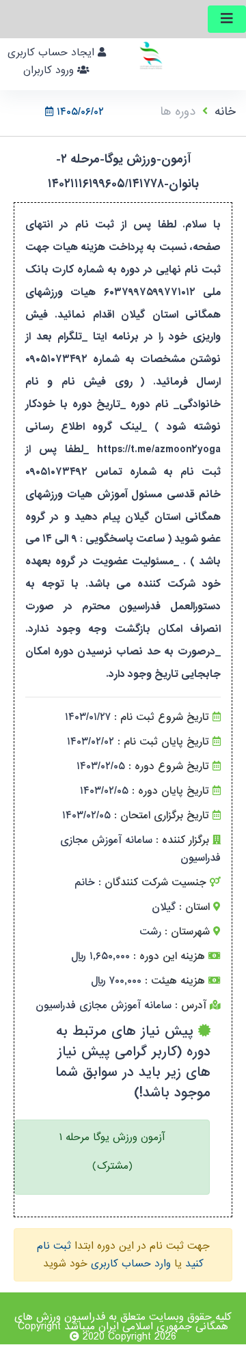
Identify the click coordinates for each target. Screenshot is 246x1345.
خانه (225, 111)
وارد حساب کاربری (131, 1264)
